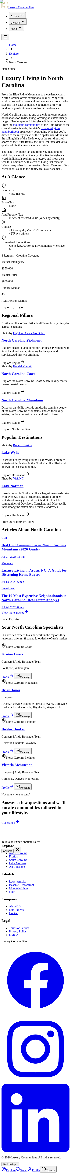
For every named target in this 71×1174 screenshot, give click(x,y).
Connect (7, 851)
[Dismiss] (17, 850)
